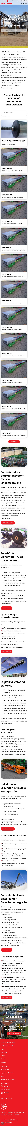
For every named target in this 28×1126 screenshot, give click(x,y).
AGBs (2, 1076)
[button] (2, 1123)
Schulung (4, 1052)
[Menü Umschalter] (26, 3)
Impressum (4, 1066)
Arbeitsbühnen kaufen (8, 1042)
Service (3, 1056)
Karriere (3, 1062)
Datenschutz (5, 1069)
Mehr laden (14, 441)
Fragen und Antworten (8, 1079)
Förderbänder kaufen (7, 1046)
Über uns (3, 1059)
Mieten (3, 1049)
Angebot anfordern (7, 1073)
